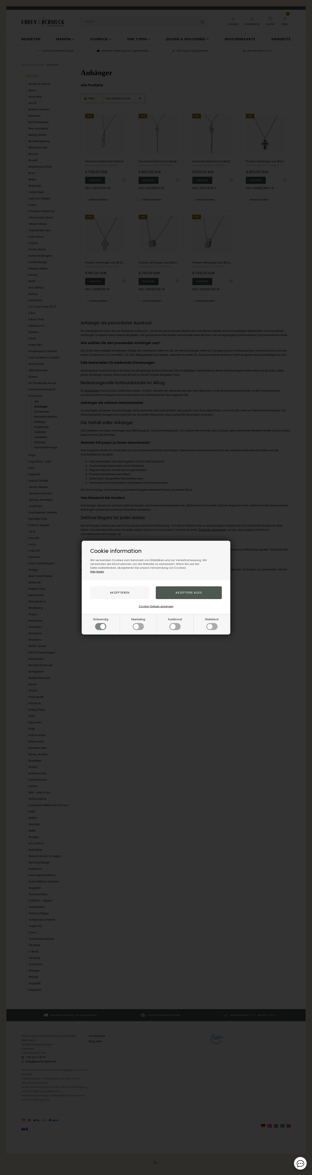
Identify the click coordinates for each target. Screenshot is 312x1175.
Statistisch (212, 619)
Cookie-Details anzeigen (156, 606)
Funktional (175, 619)
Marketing (138, 619)
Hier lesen (97, 572)
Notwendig (100, 619)
